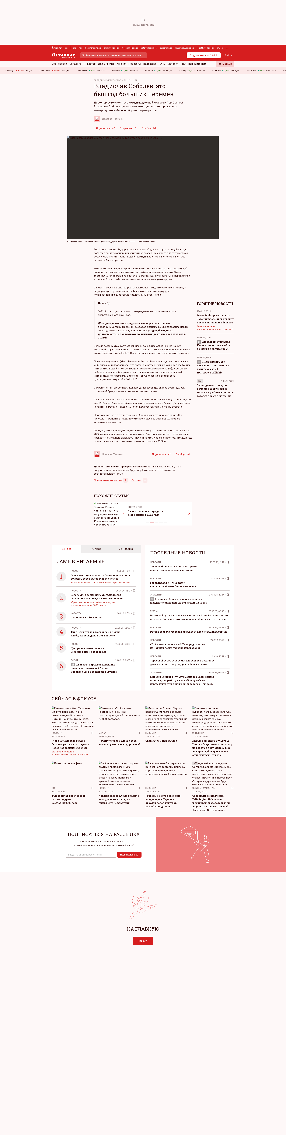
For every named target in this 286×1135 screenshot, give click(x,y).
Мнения (121, 63)
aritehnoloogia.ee (149, 48)
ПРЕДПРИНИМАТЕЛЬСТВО (107, 80)
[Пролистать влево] (124, 514)
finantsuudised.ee (130, 48)
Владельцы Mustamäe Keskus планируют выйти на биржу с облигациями (214, 345)
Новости (76, 571)
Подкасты (134, 63)
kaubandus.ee (166, 48)
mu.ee (220, 48)
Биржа (74, 660)
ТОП (54, 788)
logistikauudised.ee (205, 48)
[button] (91, 855)
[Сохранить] (134, 571)
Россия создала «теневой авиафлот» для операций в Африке (188, 631)
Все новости (59, 63)
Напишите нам (197, 63)
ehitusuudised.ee (111, 48)
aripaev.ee (77, 48)
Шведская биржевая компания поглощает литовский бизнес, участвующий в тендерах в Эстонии (94, 668)
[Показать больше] (227, 48)
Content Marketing (203, 788)
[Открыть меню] (66, 48)
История (173, 63)
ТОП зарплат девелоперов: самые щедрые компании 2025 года (69, 799)
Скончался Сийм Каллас (86, 617)
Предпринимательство (108, 480)
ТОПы (161, 63)
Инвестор (90, 63)
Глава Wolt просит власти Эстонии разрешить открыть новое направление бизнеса (215, 319)
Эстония (136, 480)
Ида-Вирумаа (106, 63)
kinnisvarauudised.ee (184, 48)
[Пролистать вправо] (189, 514)
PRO (183, 63)
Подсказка (149, 63)
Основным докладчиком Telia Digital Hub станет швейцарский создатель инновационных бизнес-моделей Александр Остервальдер (211, 803)
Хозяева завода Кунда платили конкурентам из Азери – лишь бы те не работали (119, 799)
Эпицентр (75, 63)
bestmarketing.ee (93, 48)
